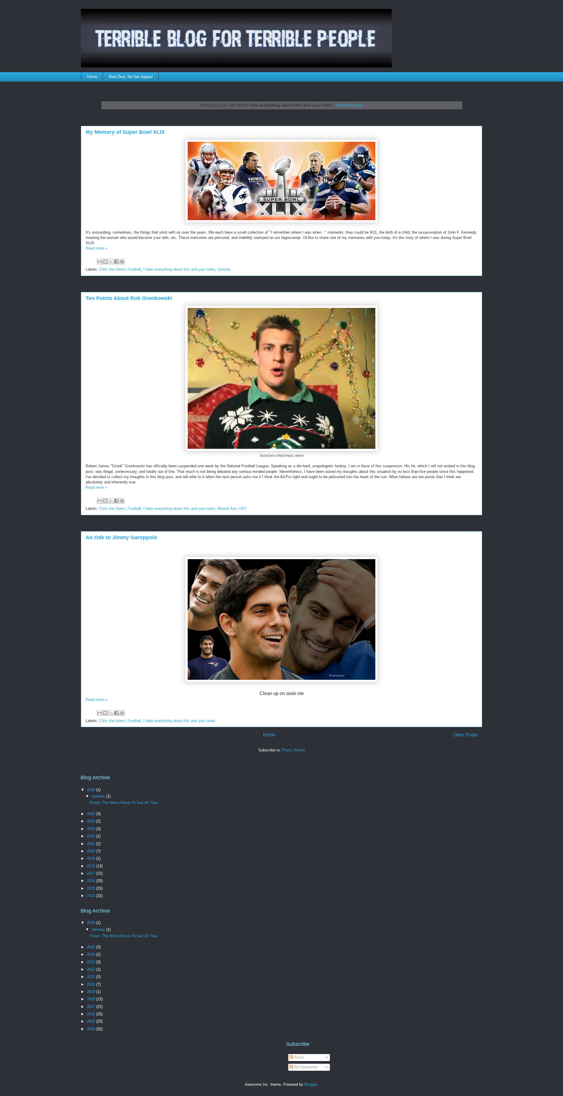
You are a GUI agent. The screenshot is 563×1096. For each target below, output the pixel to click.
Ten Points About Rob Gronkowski (129, 298)
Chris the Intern (112, 269)
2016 (91, 881)
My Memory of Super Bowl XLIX (125, 132)
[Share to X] (111, 261)
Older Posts (465, 734)
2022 (91, 836)
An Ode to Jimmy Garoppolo (121, 537)
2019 (91, 858)
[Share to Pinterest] (122, 261)
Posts (298, 1057)
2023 (91, 829)
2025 (91, 814)
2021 (91, 844)
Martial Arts (227, 508)
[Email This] (100, 261)
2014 (91, 895)
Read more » (96, 248)
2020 (91, 851)
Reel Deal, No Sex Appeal (131, 77)
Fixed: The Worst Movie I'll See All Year (123, 802)
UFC (243, 508)
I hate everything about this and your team (179, 269)
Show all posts (349, 105)
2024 (91, 821)
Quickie (224, 269)
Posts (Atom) (293, 750)
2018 (91, 866)
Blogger (310, 1084)
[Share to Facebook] (116, 261)
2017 (91, 873)
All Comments (305, 1067)
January (98, 796)
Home (92, 77)
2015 (91, 888)
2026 (91, 790)
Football (134, 269)
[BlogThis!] (105, 261)
